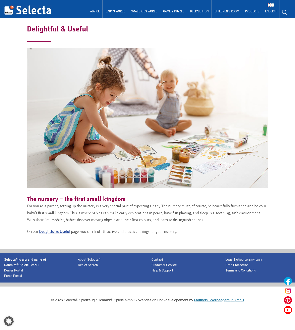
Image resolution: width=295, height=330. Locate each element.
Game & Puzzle (173, 11)
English (271, 11)
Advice (95, 11)
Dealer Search (88, 265)
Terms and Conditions (240, 270)
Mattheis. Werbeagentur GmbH (219, 300)
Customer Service (164, 265)
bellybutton (199, 11)
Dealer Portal (13, 270)
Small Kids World (144, 11)
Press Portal (13, 276)
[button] (9, 321)
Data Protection (236, 265)
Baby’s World (115, 11)
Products (252, 11)
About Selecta (89, 259)
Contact (157, 259)
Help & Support (162, 270)
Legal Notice (243, 259)
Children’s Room (227, 11)
